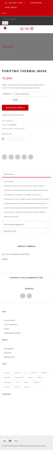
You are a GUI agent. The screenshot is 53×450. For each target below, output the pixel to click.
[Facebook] (4, 157)
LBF (10, 133)
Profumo (44, 373)
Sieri (17, 382)
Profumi (40, 377)
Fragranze (7, 382)
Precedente (8, 47)
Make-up (7, 373)
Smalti (17, 387)
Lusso (30, 377)
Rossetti (27, 387)
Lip (25, 373)
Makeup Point (9, 357)
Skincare (7, 377)
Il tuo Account (9, 320)
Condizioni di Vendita (12, 333)
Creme (26, 382)
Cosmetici (36, 382)
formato (7, 94)
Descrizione (9, 174)
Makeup (34, 373)
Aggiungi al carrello (15, 107)
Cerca (5, 23)
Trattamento (19, 377)
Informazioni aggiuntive (14, 224)
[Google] (30, 157)
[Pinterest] (24, 157)
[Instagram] (29, 295)
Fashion (17, 373)
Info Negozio (9, 348)
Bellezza (7, 387)
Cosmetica (12, 125)
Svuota (15, 99)
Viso (23, 128)
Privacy (6, 328)
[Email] (17, 157)
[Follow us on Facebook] (22, 295)
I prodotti (7, 352)
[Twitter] (11, 157)
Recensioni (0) (10, 231)
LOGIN (4, 13)
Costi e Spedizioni (11, 324)
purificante (17, 128)
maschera (9, 128)
